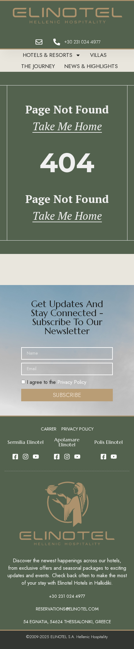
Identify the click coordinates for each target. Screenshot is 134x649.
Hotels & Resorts (47, 55)
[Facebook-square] (15, 456)
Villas (98, 55)
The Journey (38, 66)
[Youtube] (35, 456)
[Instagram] (25, 456)
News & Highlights (91, 66)
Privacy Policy (71, 382)
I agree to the (55, 382)
